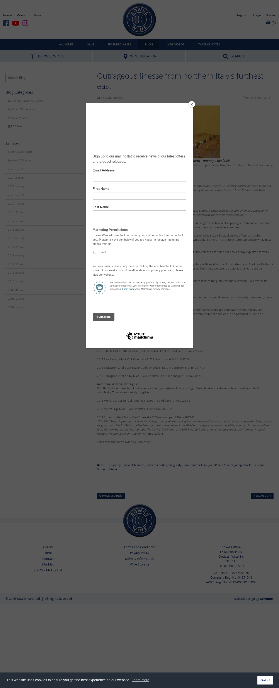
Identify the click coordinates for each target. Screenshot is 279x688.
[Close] (192, 104)
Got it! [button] (265, 680)
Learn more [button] (140, 680)
